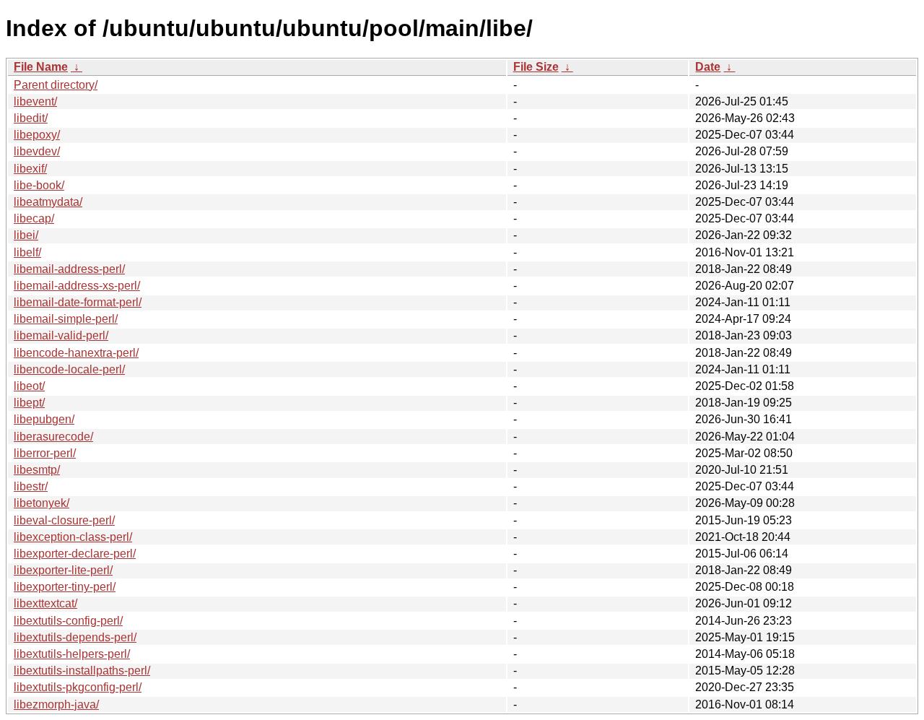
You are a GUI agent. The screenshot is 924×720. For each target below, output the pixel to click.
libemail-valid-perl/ (61, 335)
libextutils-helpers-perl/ (72, 654)
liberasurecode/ (53, 436)
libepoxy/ (37, 135)
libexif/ (30, 168)
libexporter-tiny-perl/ (65, 587)
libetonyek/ (41, 503)
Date (707, 67)
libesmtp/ (37, 470)
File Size (536, 67)
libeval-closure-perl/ (64, 520)
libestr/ (31, 486)
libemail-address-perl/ (69, 269)
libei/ (26, 235)
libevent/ (35, 101)
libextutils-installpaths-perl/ (82, 670)
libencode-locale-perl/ (69, 369)
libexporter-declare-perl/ (75, 553)
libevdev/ (37, 151)
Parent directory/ (55, 85)
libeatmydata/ (48, 202)
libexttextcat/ (45, 603)
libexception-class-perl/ (73, 537)
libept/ (29, 402)
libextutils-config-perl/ (68, 621)
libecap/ (34, 218)
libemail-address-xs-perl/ (77, 285)
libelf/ (27, 252)
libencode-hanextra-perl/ (76, 353)
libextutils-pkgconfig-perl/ (77, 687)
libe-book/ (39, 185)
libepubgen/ (44, 419)
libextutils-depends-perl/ (75, 637)
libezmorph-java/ (56, 704)
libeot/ (29, 386)
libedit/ (31, 118)
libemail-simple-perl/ (66, 319)
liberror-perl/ (45, 453)
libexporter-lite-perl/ (63, 570)
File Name (41, 67)
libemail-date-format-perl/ (77, 302)
